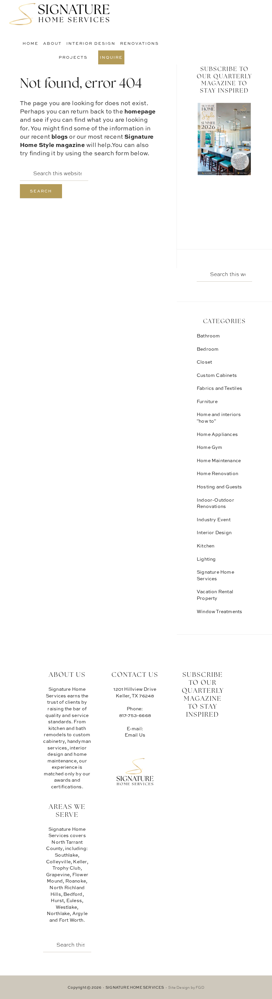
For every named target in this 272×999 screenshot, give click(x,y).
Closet (204, 362)
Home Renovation (217, 473)
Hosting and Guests (219, 486)
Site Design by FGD (186, 987)
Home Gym (210, 447)
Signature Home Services (60, 15)
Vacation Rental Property (215, 594)
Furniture (207, 401)
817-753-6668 (135, 715)
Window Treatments (219, 611)
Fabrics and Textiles (219, 388)
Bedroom (208, 349)
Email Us (135, 735)
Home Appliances (217, 434)
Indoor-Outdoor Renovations (215, 503)
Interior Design (214, 532)
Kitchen (205, 545)
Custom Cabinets (217, 375)
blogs (59, 136)
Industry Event (214, 519)
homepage (140, 111)
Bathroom (208, 335)
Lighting (206, 559)
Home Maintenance (219, 460)
